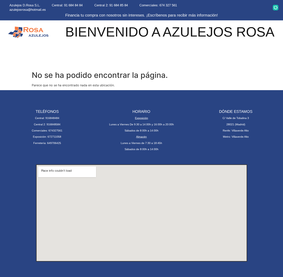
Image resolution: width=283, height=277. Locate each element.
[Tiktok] (263, 7)
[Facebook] (251, 7)
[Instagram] (227, 7)
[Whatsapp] (239, 7)
